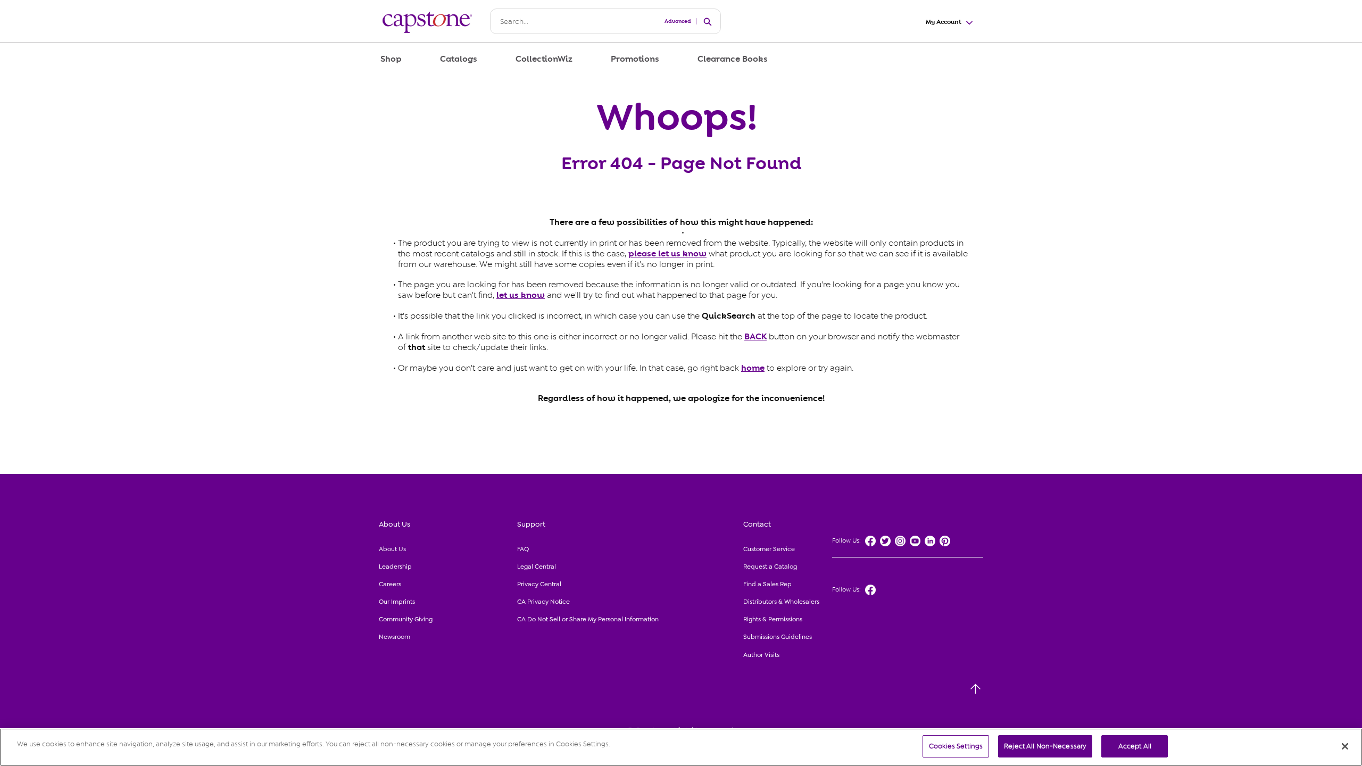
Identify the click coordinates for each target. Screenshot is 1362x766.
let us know (520, 295)
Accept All (1134, 746)
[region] (681, 747)
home (753, 368)
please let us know (667, 253)
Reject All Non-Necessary (1045, 746)
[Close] (1345, 746)
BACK (755, 336)
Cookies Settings (956, 746)
